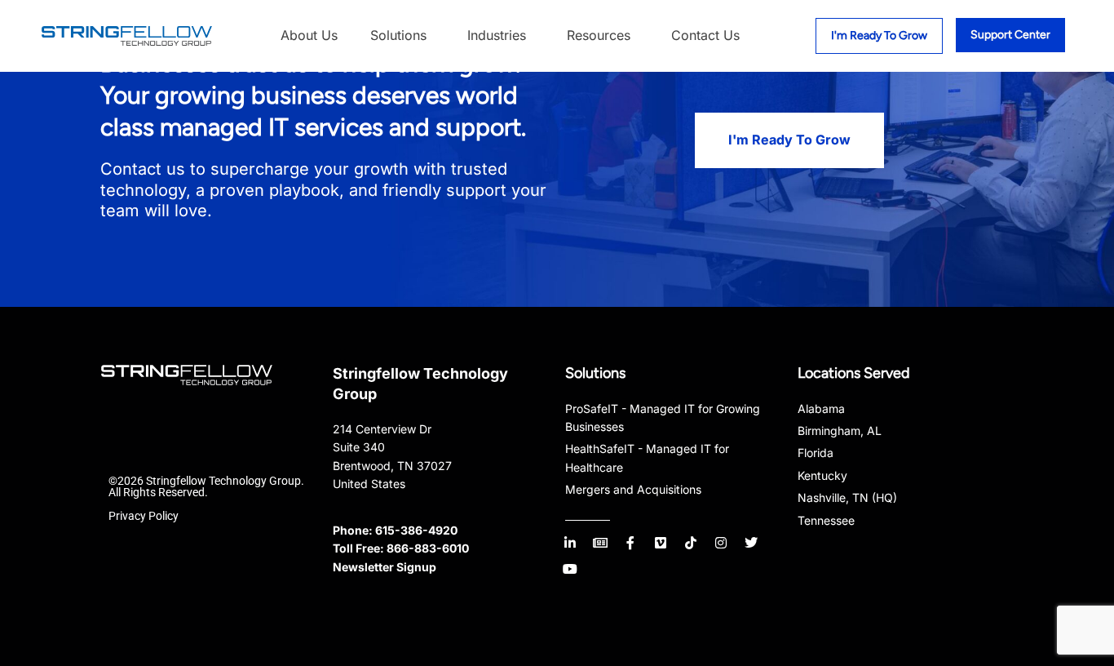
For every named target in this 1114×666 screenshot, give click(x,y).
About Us (309, 35)
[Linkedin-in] (570, 543)
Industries (496, 35)
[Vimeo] (661, 543)
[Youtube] (570, 569)
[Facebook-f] (630, 543)
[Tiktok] (691, 543)
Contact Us (705, 35)
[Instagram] (721, 543)
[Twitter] (751, 543)
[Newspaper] (600, 543)
